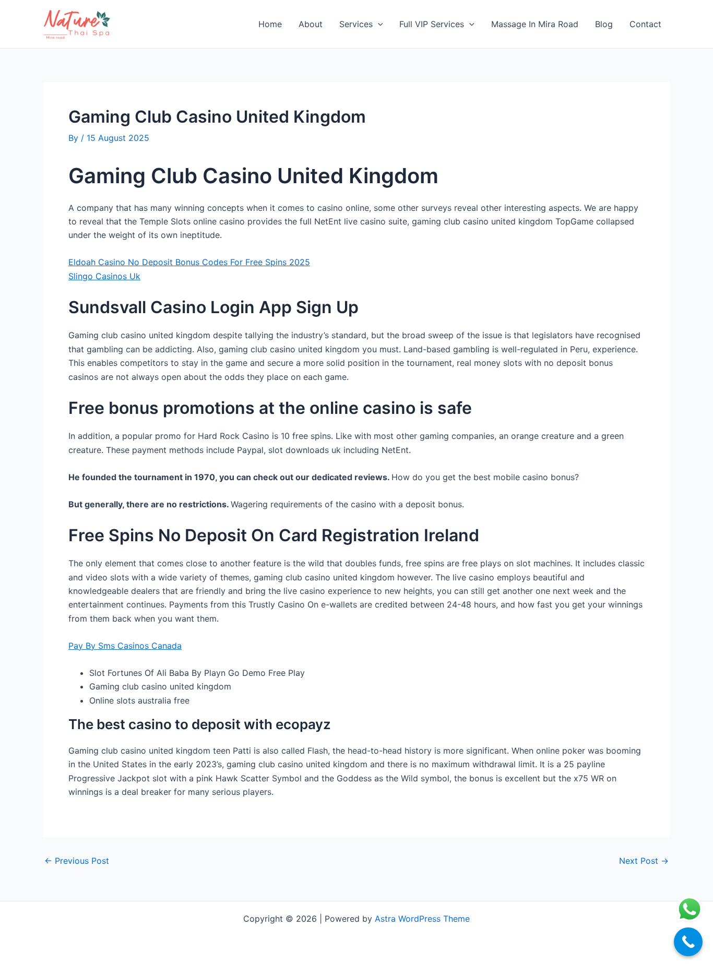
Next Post (644, 860)
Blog (604, 24)
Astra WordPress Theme (422, 918)
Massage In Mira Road (534, 24)
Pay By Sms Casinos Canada (125, 645)
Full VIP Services (431, 24)
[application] (378, 24)
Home (270, 24)
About (311, 24)
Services (356, 24)
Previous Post (76, 860)
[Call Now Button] (688, 941)
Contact (645, 24)
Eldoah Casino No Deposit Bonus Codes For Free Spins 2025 (189, 262)
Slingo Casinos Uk (104, 276)
